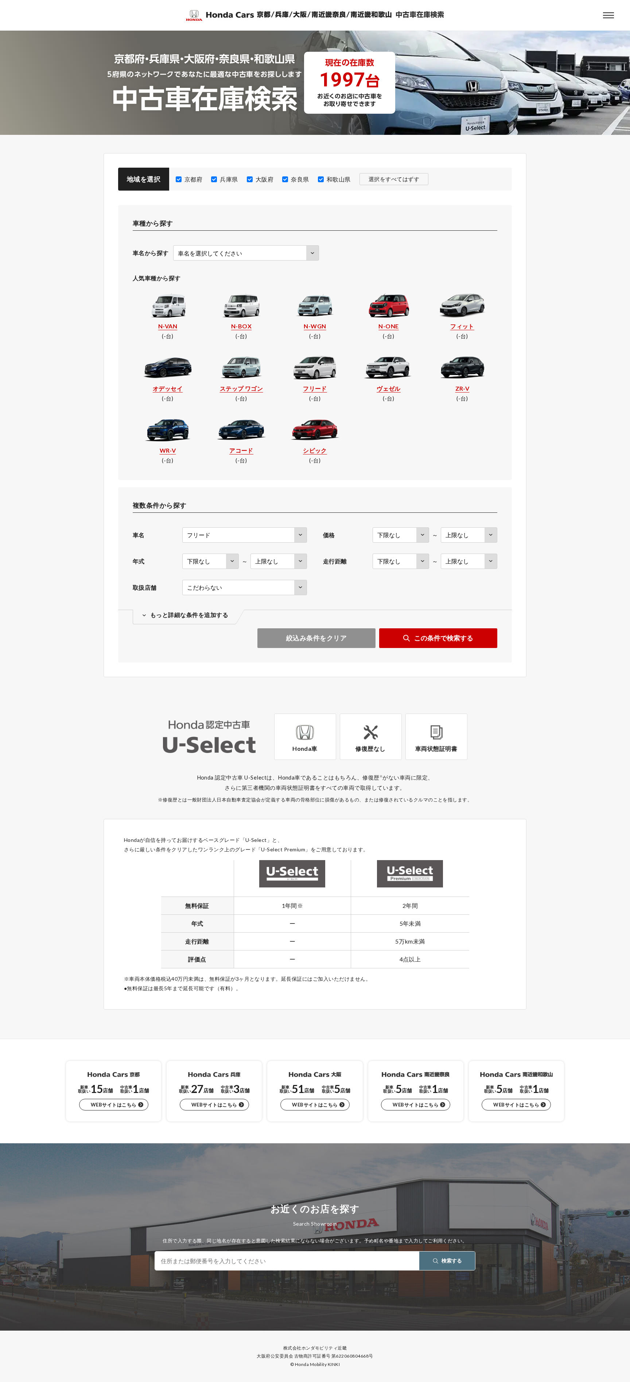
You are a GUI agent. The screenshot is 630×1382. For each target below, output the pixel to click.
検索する (452, 1260)
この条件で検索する (443, 638)
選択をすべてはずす (394, 179)
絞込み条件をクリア (316, 638)
